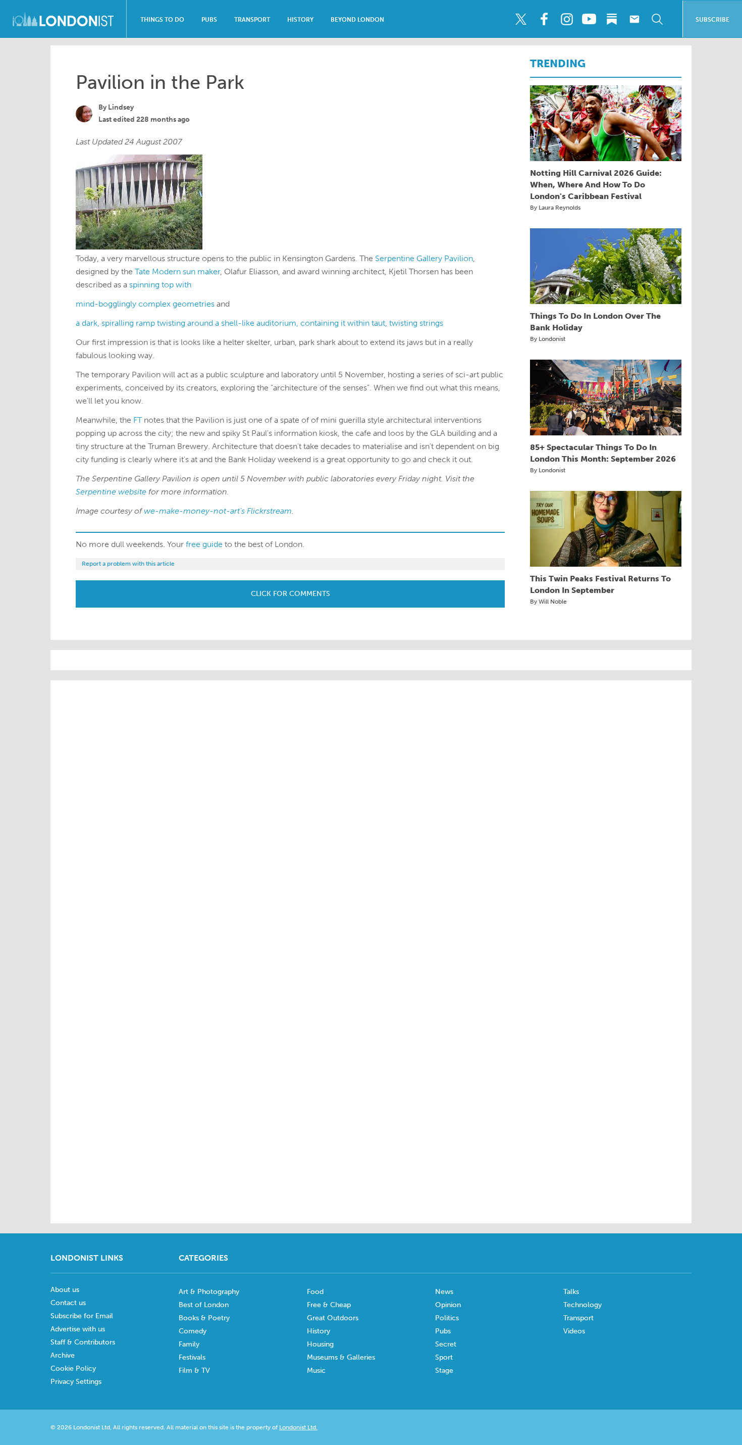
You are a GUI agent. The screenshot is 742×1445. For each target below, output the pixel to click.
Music (316, 1370)
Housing (320, 1344)
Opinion (448, 1305)
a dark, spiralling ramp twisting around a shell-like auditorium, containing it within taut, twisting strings (259, 323)
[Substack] (612, 19)
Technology (582, 1305)
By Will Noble (548, 602)
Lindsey (121, 107)
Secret (445, 1344)
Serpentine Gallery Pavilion (424, 258)
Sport (444, 1357)
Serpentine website (111, 491)
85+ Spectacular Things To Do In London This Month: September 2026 (603, 453)
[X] (521, 19)
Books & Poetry (204, 1318)
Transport (252, 20)
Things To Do (162, 20)
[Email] (634, 19)
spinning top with (160, 284)
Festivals (192, 1357)
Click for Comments (290, 593)
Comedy (192, 1331)
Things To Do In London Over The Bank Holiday (595, 321)
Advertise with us (77, 1329)
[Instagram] (566, 19)
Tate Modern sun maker (177, 271)
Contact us (68, 1303)
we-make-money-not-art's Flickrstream (218, 511)
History (300, 20)
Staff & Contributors (82, 1342)
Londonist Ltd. (298, 1427)
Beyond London (357, 20)
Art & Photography (209, 1291)
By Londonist (547, 339)
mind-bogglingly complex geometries (145, 304)
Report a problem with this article (128, 564)
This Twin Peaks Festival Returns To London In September (600, 584)
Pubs (209, 20)
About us (64, 1289)
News (444, 1291)
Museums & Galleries (341, 1357)
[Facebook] (544, 19)
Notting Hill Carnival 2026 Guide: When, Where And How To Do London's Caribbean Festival (596, 184)
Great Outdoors (332, 1318)
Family (189, 1344)
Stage (444, 1370)
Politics (447, 1318)
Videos (574, 1331)
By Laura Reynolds (555, 208)
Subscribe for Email (81, 1316)
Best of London (204, 1305)
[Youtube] (589, 19)
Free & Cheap (329, 1305)
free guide (204, 544)
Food (315, 1291)
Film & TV (194, 1370)
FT (137, 420)
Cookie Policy (73, 1368)
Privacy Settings (75, 1381)
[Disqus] (371, 1077)
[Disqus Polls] (371, 816)
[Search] (657, 19)
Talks (571, 1291)
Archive (62, 1355)
